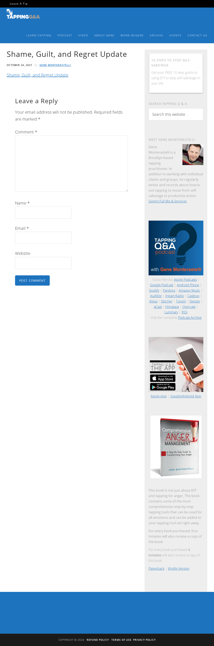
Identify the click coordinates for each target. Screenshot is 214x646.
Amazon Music (189, 290)
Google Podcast (161, 285)
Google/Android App (185, 396)
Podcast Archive (190, 317)
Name (22, 203)
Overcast (188, 306)
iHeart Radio (174, 296)
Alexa (153, 301)
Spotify (154, 290)
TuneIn (181, 301)
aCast (158, 306)
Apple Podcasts (185, 279)
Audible (156, 296)
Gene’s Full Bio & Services (168, 201)
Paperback (156, 568)
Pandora (169, 290)
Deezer (195, 301)
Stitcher (166, 301)
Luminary (171, 312)
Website (22, 253)
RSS (184, 312)
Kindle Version (178, 568)
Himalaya (172, 306)
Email (22, 228)
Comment (26, 132)
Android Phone (188, 285)
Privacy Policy (144, 640)
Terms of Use (121, 640)
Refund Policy (98, 640)
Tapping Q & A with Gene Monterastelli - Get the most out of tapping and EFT (23, 16)
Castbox (193, 296)
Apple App (159, 396)
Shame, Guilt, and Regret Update (37, 75)
